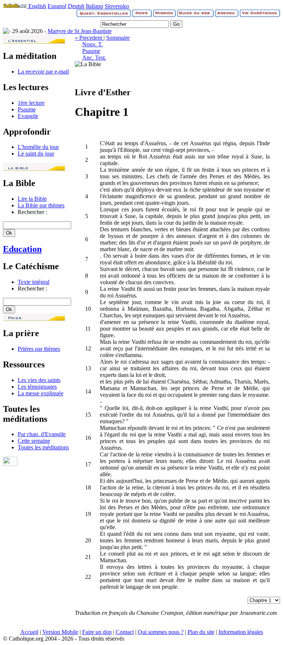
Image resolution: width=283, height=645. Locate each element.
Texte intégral (33, 282)
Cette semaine (34, 441)
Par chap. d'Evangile (42, 434)
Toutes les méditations (43, 447)
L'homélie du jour (38, 147)
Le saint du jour (36, 153)
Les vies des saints (39, 380)
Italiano (94, 6)
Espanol (57, 6)
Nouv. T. (92, 44)
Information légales (241, 632)
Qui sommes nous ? (161, 632)
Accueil (29, 632)
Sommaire (118, 38)
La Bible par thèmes (41, 205)
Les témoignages (37, 387)
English (37, 6)
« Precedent (89, 38)
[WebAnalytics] (10, 464)
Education (22, 249)
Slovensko (117, 6)
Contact (125, 632)
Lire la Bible (32, 199)
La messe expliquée (40, 393)
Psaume (27, 109)
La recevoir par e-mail (43, 71)
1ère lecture (31, 103)
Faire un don (97, 632)
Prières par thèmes (39, 349)
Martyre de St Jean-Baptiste (80, 31)
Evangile (28, 116)
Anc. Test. (94, 57)
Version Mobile (60, 632)
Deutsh (76, 6)
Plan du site (201, 632)
